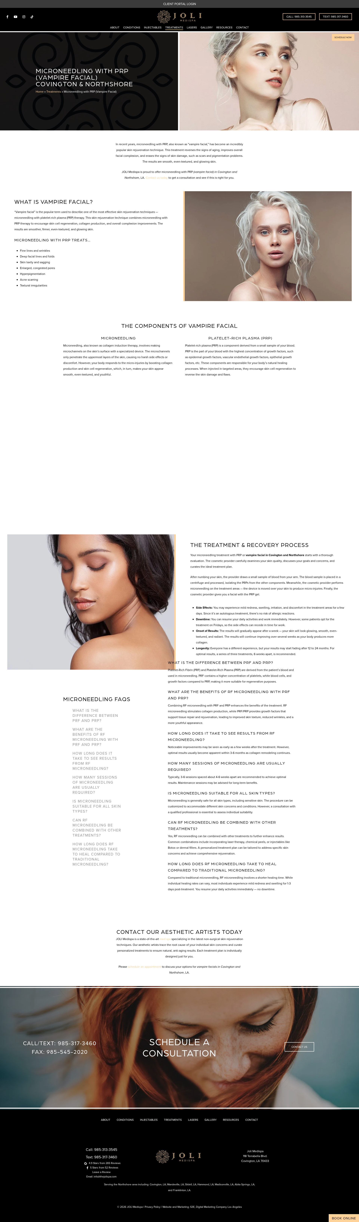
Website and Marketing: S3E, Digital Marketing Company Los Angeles (202, 1207)
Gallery (211, 1120)
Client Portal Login (179, 4)
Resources (231, 1120)
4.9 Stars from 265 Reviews (105, 1163)
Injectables (149, 1120)
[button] (343, 37)
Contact (251, 1120)
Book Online (344, 1218)
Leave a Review (101, 1172)
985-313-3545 (105, 1149)
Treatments (53, 91)
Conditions (125, 1120)
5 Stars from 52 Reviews (104, 1167)
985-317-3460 (105, 1157)
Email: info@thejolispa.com (101, 1176)
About (105, 1120)
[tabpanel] (232, 671)
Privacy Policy (152, 1207)
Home (40, 91)
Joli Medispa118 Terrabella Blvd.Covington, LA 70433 (255, 1156)
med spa (165, 939)
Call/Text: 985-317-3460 (59, 1043)
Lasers (193, 1120)
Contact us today (157, 178)
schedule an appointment (144, 967)
